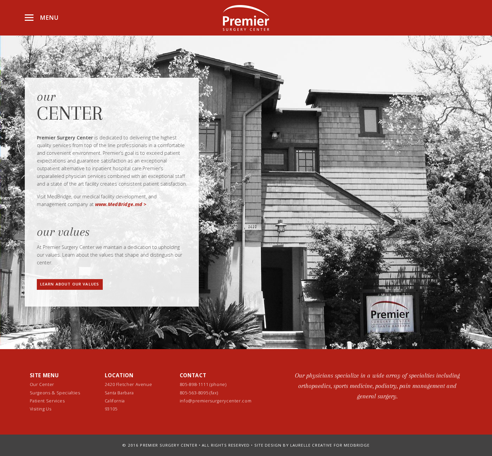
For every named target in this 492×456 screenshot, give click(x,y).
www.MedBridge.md (119, 204)
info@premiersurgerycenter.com (216, 401)
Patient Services (47, 401)
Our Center (42, 384)
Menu (48, 17)
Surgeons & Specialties (55, 393)
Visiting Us (41, 409)
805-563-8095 (195, 393)
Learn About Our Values (69, 283)
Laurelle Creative (311, 445)
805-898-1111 (194, 384)
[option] (377, 389)
